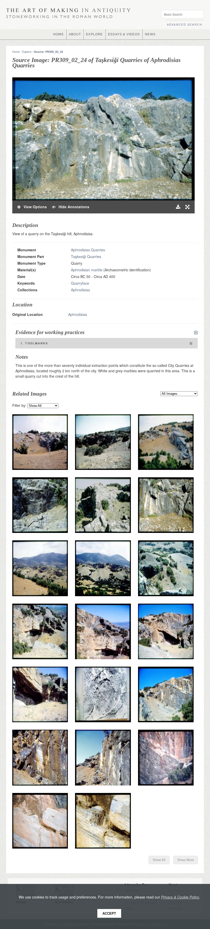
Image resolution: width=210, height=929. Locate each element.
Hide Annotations (72, 206)
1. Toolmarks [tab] (34, 343)
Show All (159, 860)
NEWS (150, 34)
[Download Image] (178, 207)
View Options (33, 206)
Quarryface (80, 283)
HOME (58, 34)
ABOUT (75, 34)
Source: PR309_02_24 (48, 52)
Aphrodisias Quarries (88, 249)
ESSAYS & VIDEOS (124, 34)
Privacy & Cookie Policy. (180, 897)
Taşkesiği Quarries (86, 256)
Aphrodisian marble (86, 269)
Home (16, 52)
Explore (27, 52)
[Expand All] (196, 332)
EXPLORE (94, 34)
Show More (185, 860)
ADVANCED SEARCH (184, 24)
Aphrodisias (80, 289)
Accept (109, 913)
